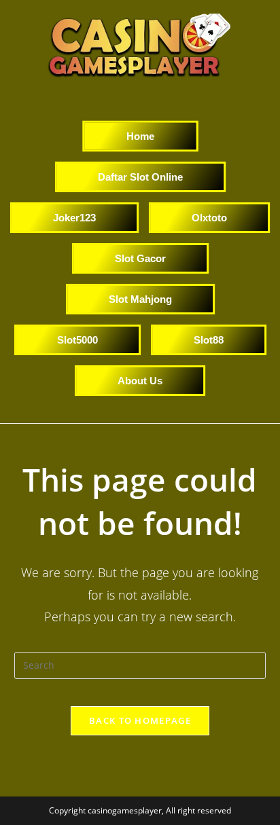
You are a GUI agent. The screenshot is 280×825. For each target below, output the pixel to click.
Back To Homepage (140, 720)
